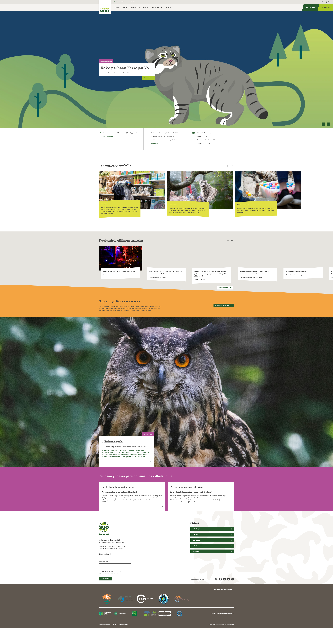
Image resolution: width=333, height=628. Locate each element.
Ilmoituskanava (123, 624)
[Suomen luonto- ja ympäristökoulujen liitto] (135, 613)
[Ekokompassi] (120, 613)
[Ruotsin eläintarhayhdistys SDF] (182, 599)
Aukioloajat (310, 7)
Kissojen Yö (147, 77)
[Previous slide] (229, 166)
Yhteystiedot (196, 551)
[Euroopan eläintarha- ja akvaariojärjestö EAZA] (107, 599)
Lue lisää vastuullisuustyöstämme (221, 613)
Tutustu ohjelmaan (108, 136)
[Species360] (164, 599)
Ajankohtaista (157, 7)
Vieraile (117, 7)
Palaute (114, 624)
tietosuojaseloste (104, 573)
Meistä (168, 7)
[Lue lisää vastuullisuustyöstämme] (145, 599)
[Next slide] (328, 124)
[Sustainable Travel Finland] (105, 613)
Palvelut (145, 7)
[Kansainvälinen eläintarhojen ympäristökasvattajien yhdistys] (150, 613)
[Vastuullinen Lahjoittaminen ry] (165, 613)
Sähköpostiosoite (104, 561)
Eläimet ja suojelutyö (131, 7)
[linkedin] (224, 579)
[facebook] (220, 579)
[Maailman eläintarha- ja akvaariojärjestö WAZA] (126, 599)
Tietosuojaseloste (104, 624)
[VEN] (179, 613)
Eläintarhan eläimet (292, 275)
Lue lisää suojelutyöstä (222, 305)
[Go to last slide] (323, 124)
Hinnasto (195, 534)
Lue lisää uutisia (223, 287)
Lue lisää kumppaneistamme (223, 589)
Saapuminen (154, 143)
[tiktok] (232, 579)
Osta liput (326, 7)
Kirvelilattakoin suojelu (247, 277)
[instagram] (216, 579)
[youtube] (228, 579)
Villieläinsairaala (154, 277)
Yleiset (105, 275)
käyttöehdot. (114, 573)
